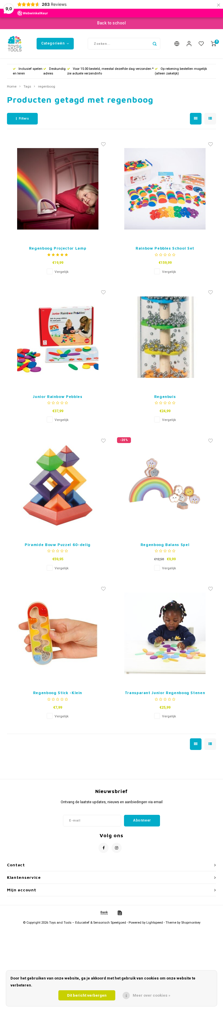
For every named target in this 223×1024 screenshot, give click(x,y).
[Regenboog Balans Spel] (165, 485)
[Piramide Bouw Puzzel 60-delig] (58, 485)
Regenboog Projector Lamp (58, 248)
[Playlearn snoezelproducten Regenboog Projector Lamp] (58, 189)
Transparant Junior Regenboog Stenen (165, 692)
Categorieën (53, 43)
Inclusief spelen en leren (27, 71)
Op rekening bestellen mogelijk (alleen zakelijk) (181, 71)
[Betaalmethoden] (104, 912)
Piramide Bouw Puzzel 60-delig (58, 544)
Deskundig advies (54, 71)
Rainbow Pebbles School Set (165, 248)
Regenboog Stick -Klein (57, 692)
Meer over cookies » (151, 995)
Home (12, 86)
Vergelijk (62, 271)
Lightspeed (154, 922)
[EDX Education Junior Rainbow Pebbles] (58, 337)
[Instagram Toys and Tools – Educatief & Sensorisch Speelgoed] (117, 848)
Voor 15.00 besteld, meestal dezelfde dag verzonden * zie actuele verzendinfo (110, 71)
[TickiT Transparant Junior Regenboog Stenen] (165, 633)
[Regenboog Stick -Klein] (58, 633)
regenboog (46, 86)
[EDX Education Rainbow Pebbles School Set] (165, 189)
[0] (213, 44)
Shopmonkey (190, 922)
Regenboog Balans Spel (165, 544)
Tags (27, 86)
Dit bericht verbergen (87, 995)
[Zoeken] (154, 43)
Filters (24, 118)
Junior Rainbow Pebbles (57, 396)
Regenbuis (165, 396)
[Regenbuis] (165, 337)
